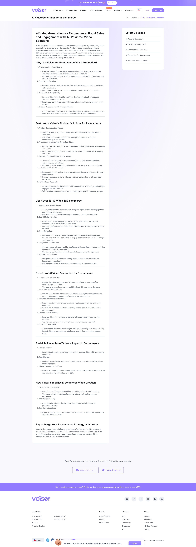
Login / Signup (104, 516)
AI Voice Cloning (96, 10)
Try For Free (158, 10)
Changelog (126, 526)
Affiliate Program (150, 526)
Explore (117, 10)
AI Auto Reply (59, 519)
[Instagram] (133, 499)
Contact (128, 10)
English (38, 540)
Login (147, 10)
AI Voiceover (58, 10)
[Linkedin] (155, 499)
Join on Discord (86, 470)
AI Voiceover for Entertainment (138, 60)
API (123, 529)
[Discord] (161, 499)
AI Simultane (59, 516)
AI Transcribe (71, 10)
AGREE (134, 543)
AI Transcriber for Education (137, 50)
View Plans (111, 3)
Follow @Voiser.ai (113, 470)
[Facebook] (141, 499)
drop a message (104, 487)
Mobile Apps (104, 523)
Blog (123, 516)
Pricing (108, 10)
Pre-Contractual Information (154, 540)
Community (126, 523)
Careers (147, 529)
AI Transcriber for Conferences (138, 55)
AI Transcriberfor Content (136, 44)
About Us (147, 519)
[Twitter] (148, 499)
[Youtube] (126, 499)
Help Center (148, 523)
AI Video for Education (134, 39)
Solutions (134, 17)
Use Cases (126, 519)
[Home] (127, 17)
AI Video (83, 10)
